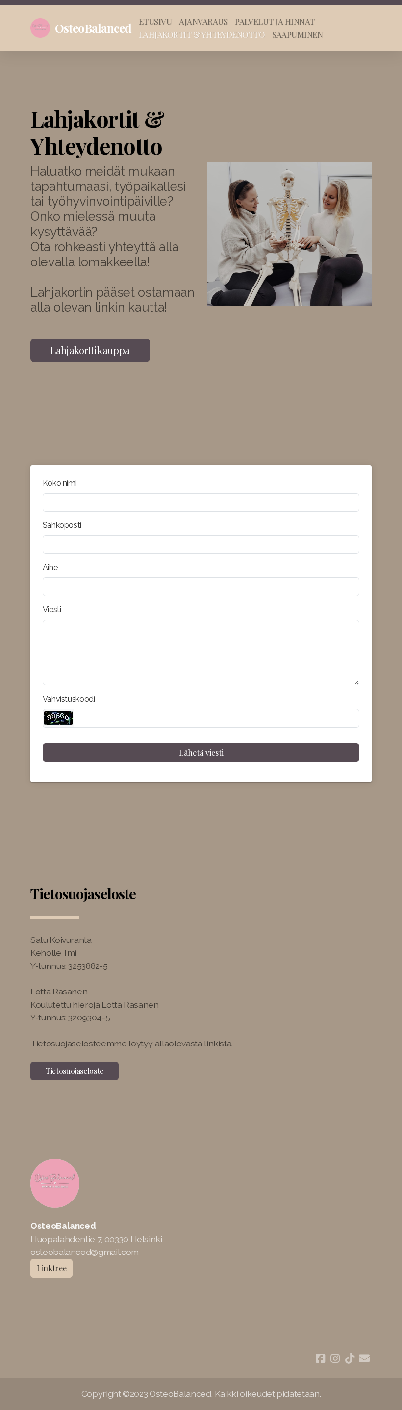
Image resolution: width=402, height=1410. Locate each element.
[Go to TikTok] (349, 1358)
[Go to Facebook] (320, 1358)
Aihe (50, 567)
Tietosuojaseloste (74, 1071)
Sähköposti (62, 525)
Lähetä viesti (201, 752)
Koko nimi (60, 483)
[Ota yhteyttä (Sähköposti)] (364, 1358)
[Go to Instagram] (334, 1358)
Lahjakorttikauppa (90, 350)
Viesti (52, 609)
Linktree (51, 1268)
